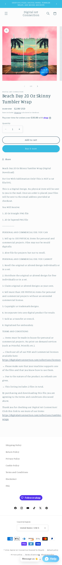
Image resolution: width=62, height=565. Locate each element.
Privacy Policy (13, 458)
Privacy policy (16, 555)
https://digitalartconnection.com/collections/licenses (31, 359)
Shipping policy (47, 555)
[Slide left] (24, 86)
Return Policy (12, 452)
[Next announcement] (56, 4)
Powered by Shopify (36, 550)
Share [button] (8, 159)
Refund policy (52, 550)
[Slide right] (37, 86)
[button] (6, 13)
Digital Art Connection (19, 550)
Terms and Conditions (17, 472)
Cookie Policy (12, 465)
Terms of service (31, 555)
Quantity (6, 123)
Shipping (17, 112)
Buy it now (31, 148)
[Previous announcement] (5, 4)
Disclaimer (11, 479)
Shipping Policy (13, 445)
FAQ (8, 485)
